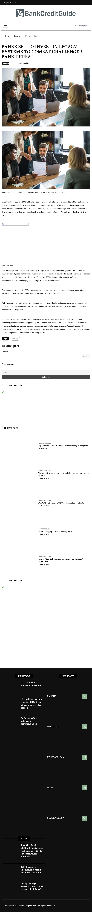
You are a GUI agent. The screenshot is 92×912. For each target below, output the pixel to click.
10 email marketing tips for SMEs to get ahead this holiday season (31, 703)
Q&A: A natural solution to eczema (31, 684)
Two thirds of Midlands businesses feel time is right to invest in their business (32, 851)
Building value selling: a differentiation (29, 721)
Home (7, 36)
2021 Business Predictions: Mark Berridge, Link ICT (31, 869)
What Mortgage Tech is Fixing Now (55, 531)
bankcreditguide (22, 63)
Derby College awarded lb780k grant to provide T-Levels (33, 886)
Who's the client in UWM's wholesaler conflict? (61, 503)
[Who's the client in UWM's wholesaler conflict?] (18, 503)
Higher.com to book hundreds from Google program (63, 445)
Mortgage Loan (45, 443)
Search (5, 352)
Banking (17, 36)
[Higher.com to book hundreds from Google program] (18, 446)
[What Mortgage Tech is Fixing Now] (18, 532)
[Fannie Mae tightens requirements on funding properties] (18, 561)
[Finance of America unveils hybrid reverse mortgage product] (18, 475)
